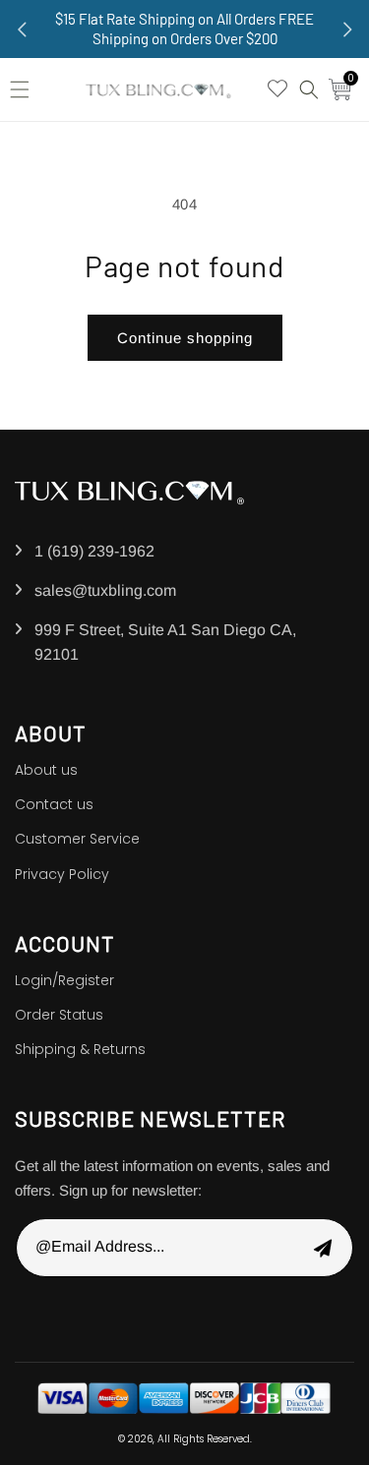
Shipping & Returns (80, 1049)
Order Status (59, 1015)
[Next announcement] (347, 29)
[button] (24, 89)
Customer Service (77, 839)
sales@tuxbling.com (105, 590)
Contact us (54, 804)
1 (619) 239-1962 (94, 551)
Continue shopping (185, 337)
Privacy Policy (62, 874)
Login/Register (64, 980)
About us (46, 770)
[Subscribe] (322, 1247)
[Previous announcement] (21, 29)
